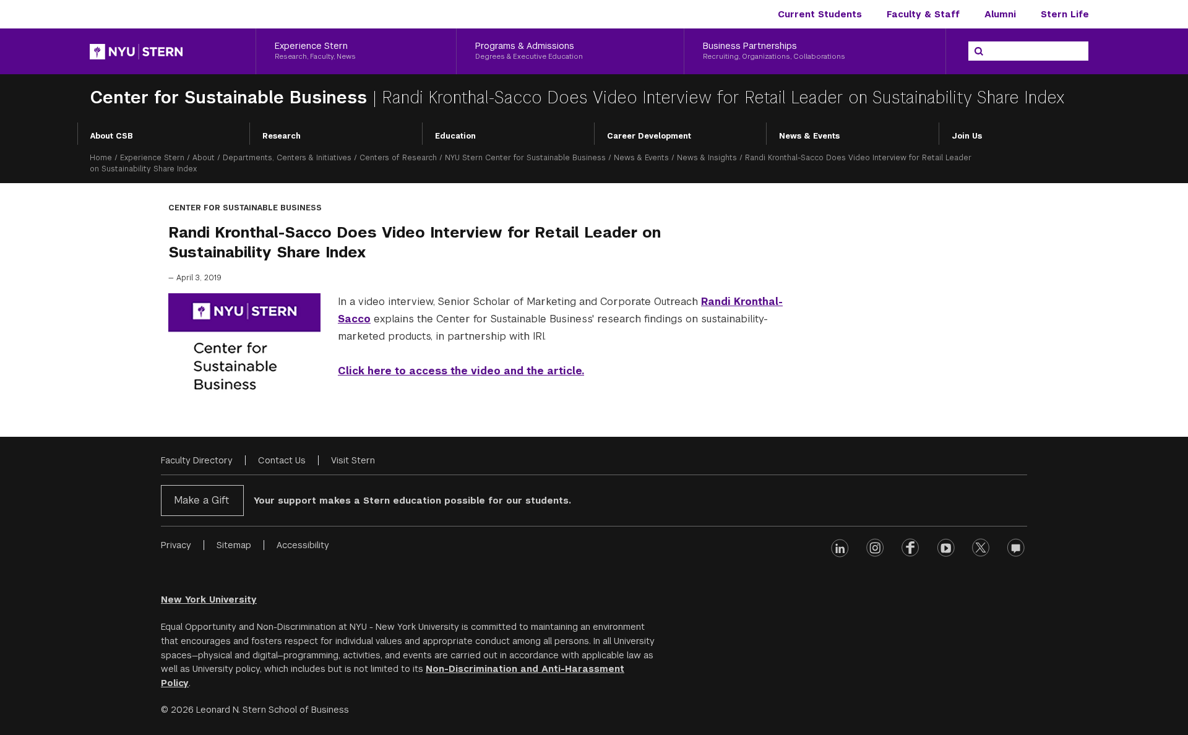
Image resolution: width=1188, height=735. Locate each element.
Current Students (820, 14)
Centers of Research (398, 158)
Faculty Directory (197, 460)
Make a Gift (201, 500)
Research (281, 136)
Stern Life (1065, 14)
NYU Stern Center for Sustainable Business (525, 158)
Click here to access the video (419, 370)
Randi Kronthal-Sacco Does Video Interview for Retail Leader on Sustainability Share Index (723, 97)
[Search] (979, 51)
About (203, 158)
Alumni (1000, 14)
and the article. (542, 370)
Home (101, 158)
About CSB (111, 136)
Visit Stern (353, 460)
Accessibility (303, 545)
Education (455, 136)
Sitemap (234, 545)
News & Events (809, 136)
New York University (209, 599)
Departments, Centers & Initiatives (287, 158)
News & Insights (707, 158)
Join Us (967, 136)
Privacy (176, 545)
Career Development (649, 136)
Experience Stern (152, 158)
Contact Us (282, 460)
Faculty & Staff (923, 14)
